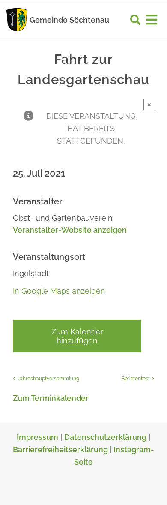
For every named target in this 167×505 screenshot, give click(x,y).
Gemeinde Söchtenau (69, 19)
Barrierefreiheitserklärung (61, 449)
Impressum (37, 437)
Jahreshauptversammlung (48, 379)
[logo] (17, 10)
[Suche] (135, 20)
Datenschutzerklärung (105, 437)
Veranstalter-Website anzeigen (70, 229)
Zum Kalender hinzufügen (77, 336)
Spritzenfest (136, 379)
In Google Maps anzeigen (59, 290)
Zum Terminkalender (51, 398)
